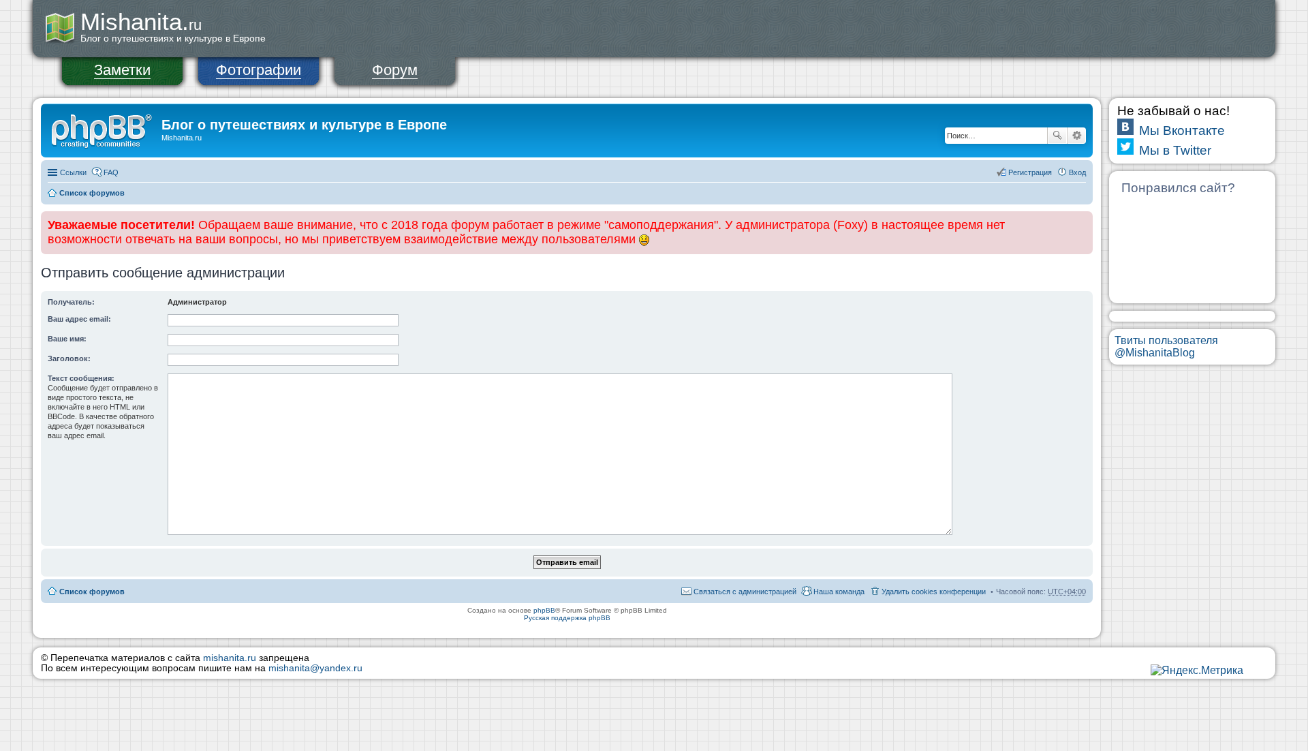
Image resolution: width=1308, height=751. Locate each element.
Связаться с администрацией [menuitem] (745, 591)
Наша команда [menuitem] (839, 591)
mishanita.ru (229, 658)
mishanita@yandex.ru (315, 668)
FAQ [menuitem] (111, 172)
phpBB (544, 610)
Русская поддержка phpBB (567, 618)
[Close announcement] (1082, 222)
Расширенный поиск (1077, 135)
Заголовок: (69, 358)
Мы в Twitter (1175, 150)
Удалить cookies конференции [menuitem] (934, 591)
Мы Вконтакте (1182, 130)
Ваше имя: (67, 339)
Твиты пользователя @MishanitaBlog (1166, 346)
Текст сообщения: (81, 378)
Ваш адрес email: (79, 319)
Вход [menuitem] (1077, 172)
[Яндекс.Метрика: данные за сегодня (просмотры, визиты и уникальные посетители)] (1197, 670)
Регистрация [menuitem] (1030, 172)
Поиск (1057, 135)
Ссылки (73, 172)
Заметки (122, 69)
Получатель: (71, 302)
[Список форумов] (102, 129)
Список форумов (92, 193)
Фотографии (258, 69)
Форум (395, 69)
